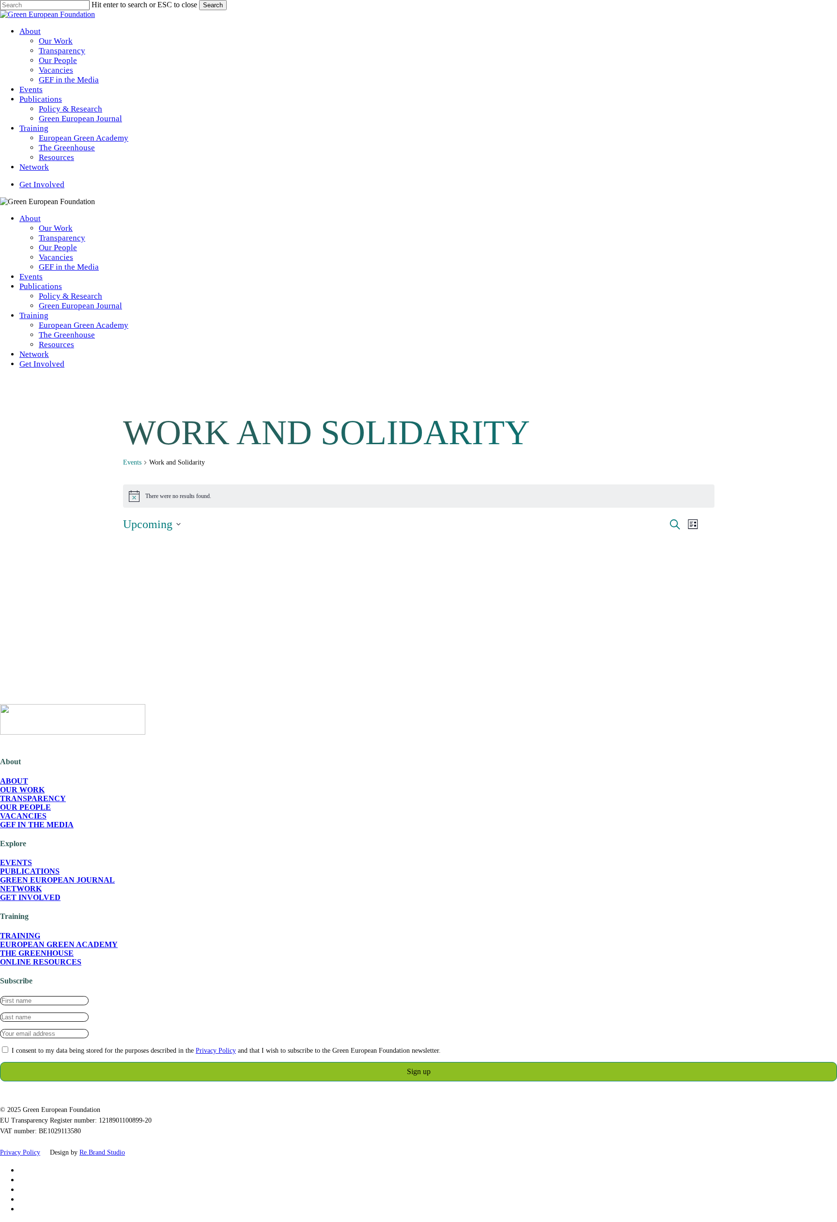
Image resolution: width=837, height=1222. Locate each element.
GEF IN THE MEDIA (37, 824)
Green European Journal (80, 305)
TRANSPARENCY (33, 798)
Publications (40, 286)
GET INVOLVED (30, 897)
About (30, 218)
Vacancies (56, 257)
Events (31, 276)
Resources (56, 344)
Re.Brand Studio (102, 1152)
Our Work (56, 228)
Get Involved (41, 364)
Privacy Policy (216, 1050)
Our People (58, 247)
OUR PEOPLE (25, 807)
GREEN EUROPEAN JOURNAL (57, 880)
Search (213, 5)
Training (33, 315)
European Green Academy (83, 325)
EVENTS (16, 862)
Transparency (62, 237)
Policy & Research (70, 296)
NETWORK (21, 888)
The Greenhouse (67, 334)
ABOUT (14, 781)
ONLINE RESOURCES (40, 962)
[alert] (418, 496)
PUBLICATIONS (30, 871)
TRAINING (20, 936)
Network (34, 354)
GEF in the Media (69, 267)
